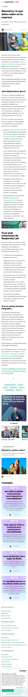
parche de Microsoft (16, 130)
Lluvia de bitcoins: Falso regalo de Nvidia (14, 557)
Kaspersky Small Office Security (8, 625)
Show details (19, 687)
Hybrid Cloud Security (6, 664)
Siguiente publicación (8, 446)
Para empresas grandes (7, 650)
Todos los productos (6, 630)
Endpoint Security (5, 661)
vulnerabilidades (10, 390)
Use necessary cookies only (14, 693)
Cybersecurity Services (6, 657)
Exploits (5, 387)
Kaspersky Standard (6, 611)
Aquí (23, 270)
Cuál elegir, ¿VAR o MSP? (8, 439)
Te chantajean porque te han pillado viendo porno (14, 582)
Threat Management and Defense (9, 659)
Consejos (14, 488)
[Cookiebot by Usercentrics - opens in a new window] (19, 671)
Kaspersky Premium (6, 615)
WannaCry (19, 390)
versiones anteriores (10, 136)
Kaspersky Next (5, 637)
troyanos (22, 387)
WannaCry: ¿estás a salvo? (13, 450)
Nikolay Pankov (8, 29)
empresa (5, 6)
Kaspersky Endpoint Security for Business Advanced (13, 644)
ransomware (13, 387)
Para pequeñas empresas (8, 621)
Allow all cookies (7, 690)
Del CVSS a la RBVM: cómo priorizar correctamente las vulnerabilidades (14, 495)
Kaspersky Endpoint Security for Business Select (12, 642)
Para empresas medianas (8, 633)
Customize (19, 690)
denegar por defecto (10, 384)
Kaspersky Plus (4, 613)
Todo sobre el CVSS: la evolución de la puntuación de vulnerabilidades (14, 528)
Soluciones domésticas (7, 607)
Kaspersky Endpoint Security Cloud (9, 628)
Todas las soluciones (6, 618)
